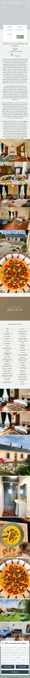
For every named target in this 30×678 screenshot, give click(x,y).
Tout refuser (7, 666)
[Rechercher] (20, 37)
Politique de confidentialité (17, 664)
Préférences (15, 672)
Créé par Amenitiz (15, 677)
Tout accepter (22, 666)
